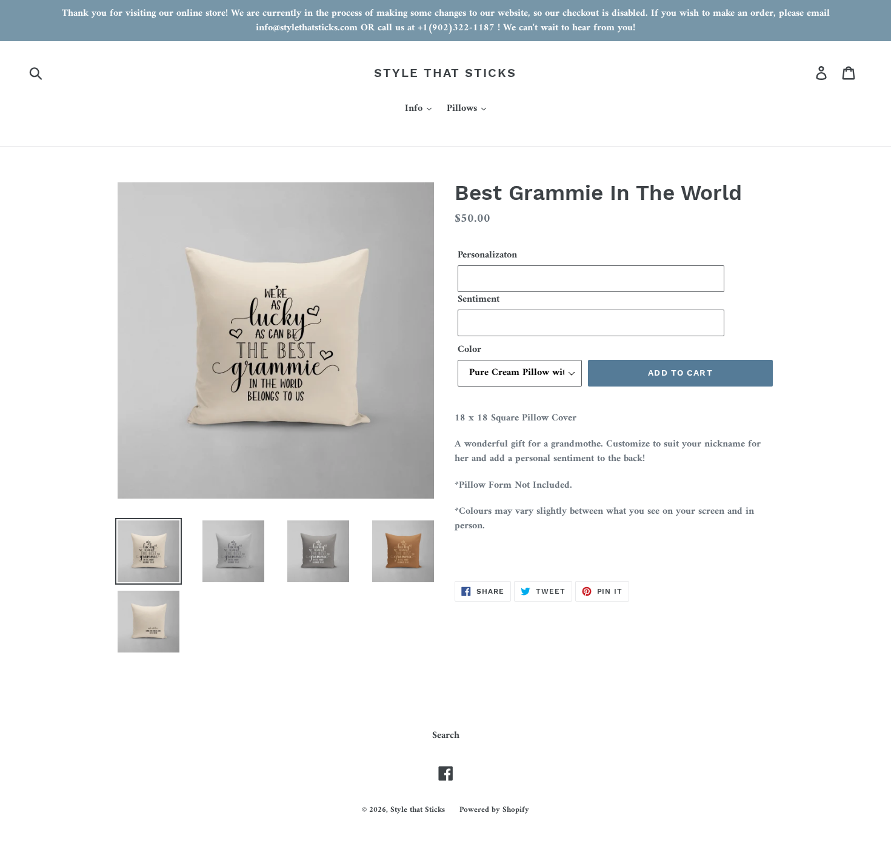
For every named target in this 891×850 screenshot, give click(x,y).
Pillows (463, 109)
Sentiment (478, 299)
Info (415, 109)
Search (445, 735)
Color (469, 349)
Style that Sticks (445, 72)
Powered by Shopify (494, 810)
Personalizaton (487, 255)
